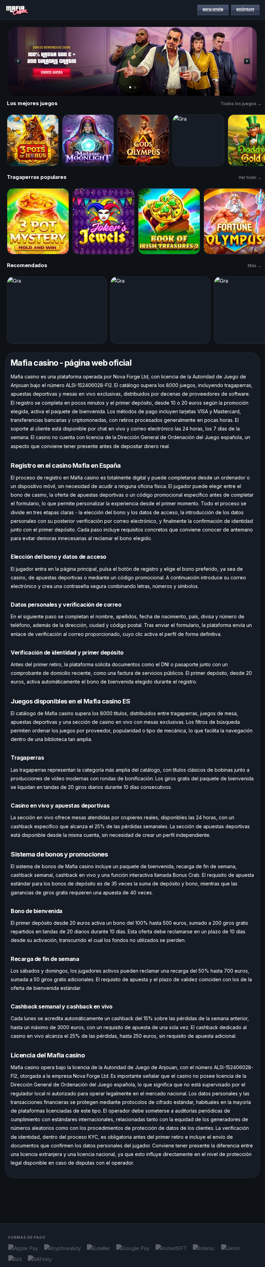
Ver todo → (250, 177)
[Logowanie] (212, 10)
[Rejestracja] (245, 10)
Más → (255, 265)
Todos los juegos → (241, 103)
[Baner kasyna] (132, 61)
